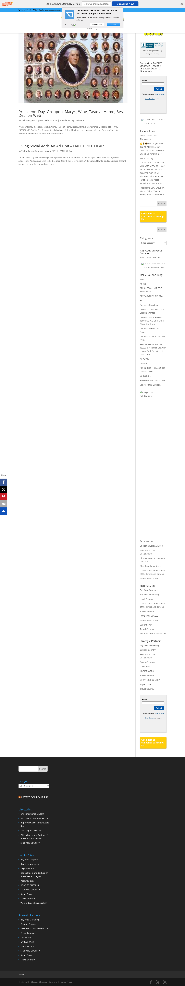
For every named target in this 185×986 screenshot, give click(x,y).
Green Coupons (147, 662)
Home (89, 28)
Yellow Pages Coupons (32, 120)
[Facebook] (3, 482)
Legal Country (146, 599)
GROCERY (144, 359)
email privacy (159, 94)
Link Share (145, 666)
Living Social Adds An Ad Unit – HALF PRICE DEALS (61, 146)
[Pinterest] (3, 496)
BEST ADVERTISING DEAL (152, 296)
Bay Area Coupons (149, 590)
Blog (142, 300)
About (143, 283)
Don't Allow (97, 24)
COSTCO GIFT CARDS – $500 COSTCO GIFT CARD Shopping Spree (152, 321)
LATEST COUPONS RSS (34, 797)
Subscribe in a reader (150, 257)
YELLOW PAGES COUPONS (152, 380)
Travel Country (147, 629)
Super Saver (146, 624)
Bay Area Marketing (149, 594)
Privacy (143, 363)
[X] (3, 489)
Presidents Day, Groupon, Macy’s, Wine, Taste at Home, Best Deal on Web (71, 113)
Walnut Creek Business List (153, 633)
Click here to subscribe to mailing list (152, 216)
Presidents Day (67, 120)
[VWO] (76, 25)
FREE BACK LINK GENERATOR (35, 818)
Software (79, 120)
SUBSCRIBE (145, 375)
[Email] (3, 503)
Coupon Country (148, 649)
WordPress (66, 982)
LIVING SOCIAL (66, 151)
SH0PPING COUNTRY (150, 578)
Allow (113, 24)
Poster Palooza (147, 611)
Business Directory (149, 305)
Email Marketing (150, 99)
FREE (142, 279)
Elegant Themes (39, 982)
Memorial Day (146, 158)
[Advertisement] (151, 447)
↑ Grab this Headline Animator (153, 124)
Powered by (69, 25)
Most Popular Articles (150, 566)
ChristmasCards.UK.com (151, 545)
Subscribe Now (125, 3)
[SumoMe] (3, 511)
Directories (146, 541)
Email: (144, 80)
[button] (92, 4)
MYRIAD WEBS (147, 671)
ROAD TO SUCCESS (149, 615)
